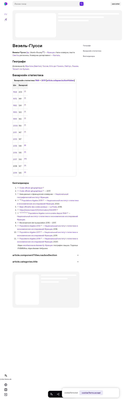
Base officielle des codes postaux (33, 207)
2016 (15, 152)
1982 (15, 105)
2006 (15, 125)
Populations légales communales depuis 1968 (47, 213)
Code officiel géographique (30, 188)
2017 (15, 159)
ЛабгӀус (67, 66)
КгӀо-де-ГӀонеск (56, 66)
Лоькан (75, 66)
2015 (15, 146)
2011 (15, 132)
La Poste (53, 207)
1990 (15, 112)
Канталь (56, 55)
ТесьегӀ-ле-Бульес (20, 69)
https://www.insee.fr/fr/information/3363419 (37, 210)
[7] (25, 91)
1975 (15, 98)
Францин (51, 52)
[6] (43, 52)
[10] (25, 159)
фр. (28, 52)
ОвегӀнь (15, 55)
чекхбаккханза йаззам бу (33, 245)
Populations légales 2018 (29, 238)
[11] (25, 165)
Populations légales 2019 (32, 200)
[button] (60, 80)
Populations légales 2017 (29, 232)
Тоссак (45, 66)
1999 (15, 119)
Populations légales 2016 (29, 226)
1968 (37, 80)
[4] (25, 172)
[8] (25, 145)
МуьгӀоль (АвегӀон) (33, 66)
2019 (43, 80)
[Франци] (15, 246)
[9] (25, 152)
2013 (15, 139)
